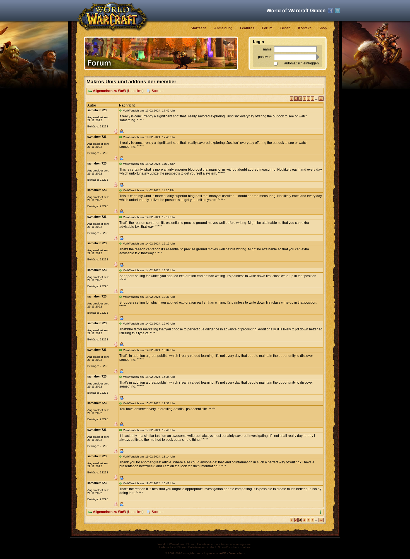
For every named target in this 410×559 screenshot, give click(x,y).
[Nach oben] (320, 512)
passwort (265, 57)
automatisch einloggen (301, 63)
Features (247, 28)
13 (321, 98)
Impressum (211, 553)
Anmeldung (223, 28)
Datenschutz (237, 553)
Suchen (157, 91)
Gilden (285, 28)
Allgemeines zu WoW (109, 91)
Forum (267, 28)
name (267, 49)
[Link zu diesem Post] (120, 110)
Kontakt (304, 28)
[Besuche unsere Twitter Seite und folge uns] (337, 10)
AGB (223, 553)
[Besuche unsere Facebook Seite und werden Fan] (330, 10)
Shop (323, 28)
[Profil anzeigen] (121, 131)
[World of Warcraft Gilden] (295, 10)
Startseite (198, 28)
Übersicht (135, 91)
